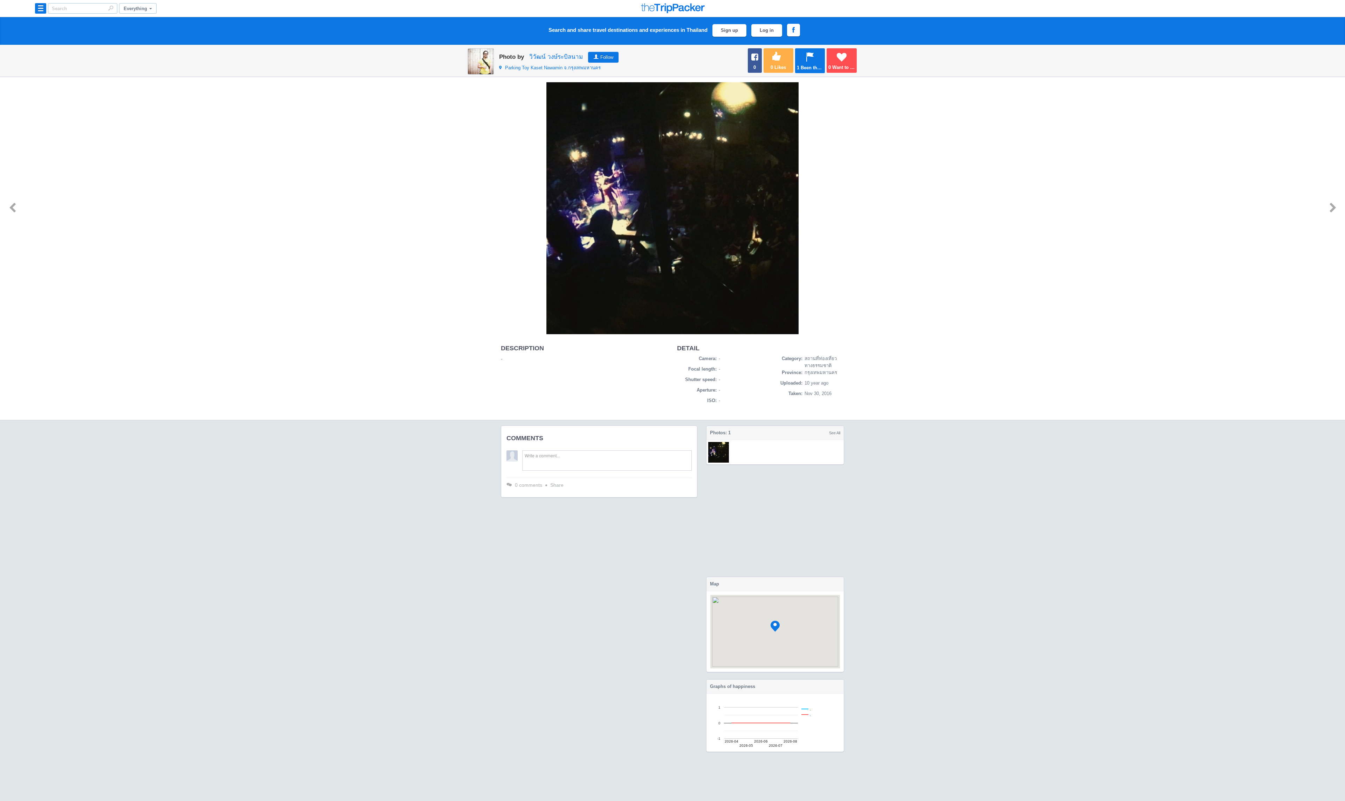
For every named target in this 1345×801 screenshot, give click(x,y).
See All (834, 433)
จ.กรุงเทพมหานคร (553, 67)
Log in (767, 30)
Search (111, 8)
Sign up (729, 30)
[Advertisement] (775, 521)
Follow (606, 57)
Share (557, 485)
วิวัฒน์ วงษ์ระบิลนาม (556, 57)
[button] (775, 626)
